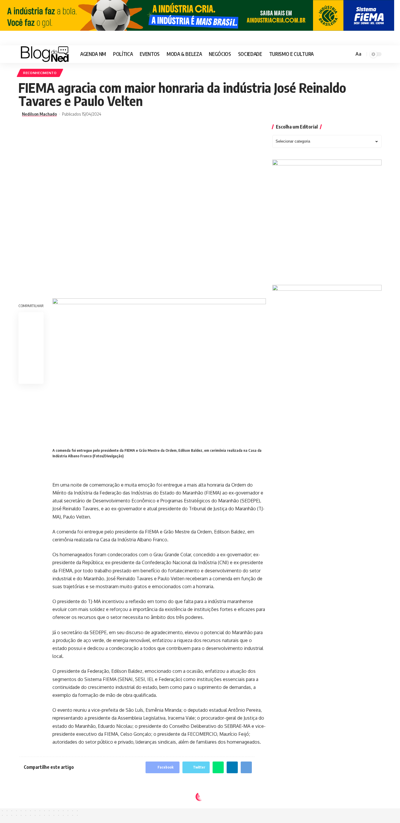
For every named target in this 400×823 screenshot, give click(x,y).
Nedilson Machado (39, 114)
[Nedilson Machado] (44, 54)
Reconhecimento (40, 73)
